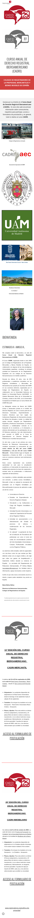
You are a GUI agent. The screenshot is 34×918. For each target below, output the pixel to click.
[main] (17, 65)
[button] (3, 914)
